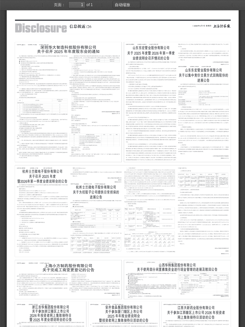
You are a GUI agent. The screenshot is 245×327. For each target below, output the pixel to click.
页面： (59, 5)
